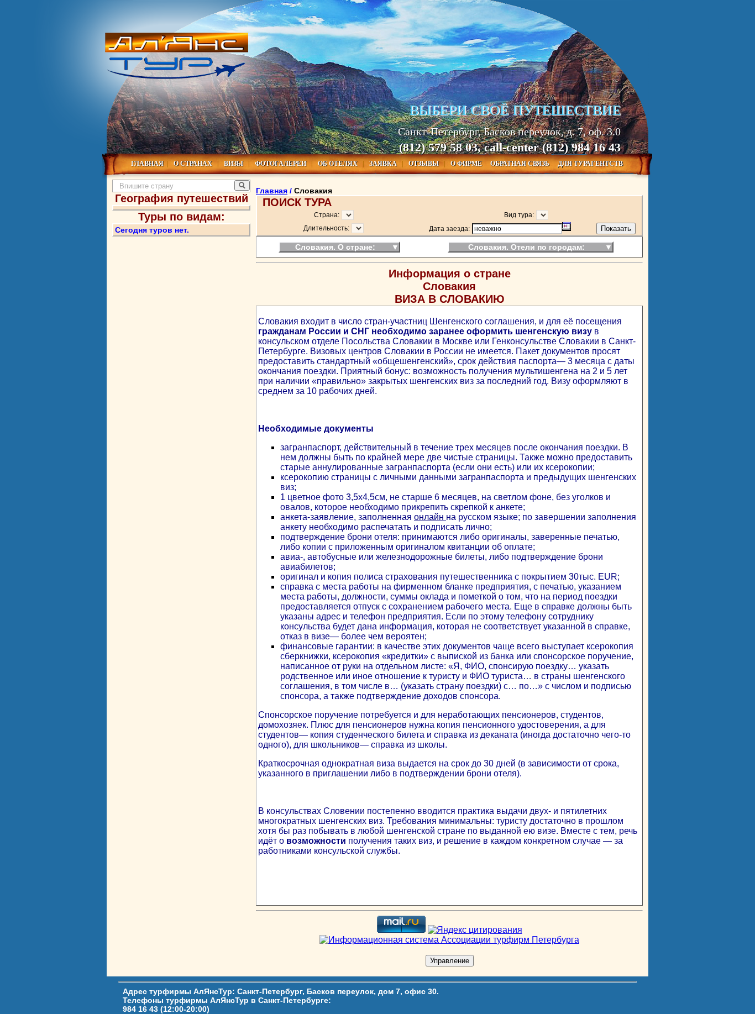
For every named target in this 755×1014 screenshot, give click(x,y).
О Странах (194, 163)
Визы (234, 163)
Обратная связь (520, 163)
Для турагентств (590, 163)
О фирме (467, 163)
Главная (147, 163)
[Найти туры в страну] (242, 185)
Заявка (384, 163)
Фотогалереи (281, 163)
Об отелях (338, 163)
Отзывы (424, 163)
